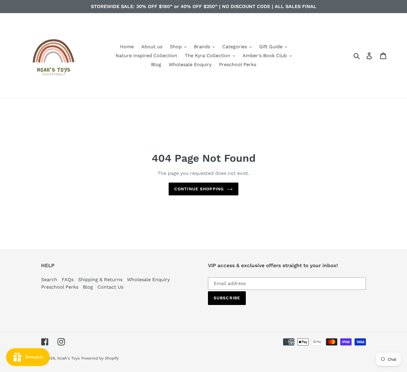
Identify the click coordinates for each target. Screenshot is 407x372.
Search (49, 279)
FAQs (68, 279)
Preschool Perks (59, 287)
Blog (88, 287)
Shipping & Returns (100, 279)
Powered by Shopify (100, 358)
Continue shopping (199, 188)
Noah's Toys (68, 358)
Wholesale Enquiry (148, 279)
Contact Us (110, 287)
